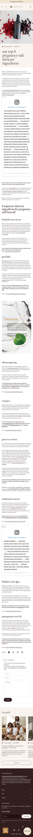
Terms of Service (22, 667)
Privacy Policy (12, 667)
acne (4, 471)
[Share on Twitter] (13, 652)
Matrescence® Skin (19, 173)
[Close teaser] (23, 827)
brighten (9, 191)
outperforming (5, 280)
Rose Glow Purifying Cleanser (13, 251)
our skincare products (13, 368)
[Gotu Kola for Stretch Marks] (16, 327)
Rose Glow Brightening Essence (14, 430)
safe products (10, 94)
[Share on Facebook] (9, 652)
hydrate (14, 191)
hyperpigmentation (15, 425)
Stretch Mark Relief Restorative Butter (16, 294)
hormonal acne (20, 456)
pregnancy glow (8, 423)
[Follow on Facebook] (14, 830)
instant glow (20, 607)
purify (5, 191)
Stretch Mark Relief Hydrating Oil (14, 647)
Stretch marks (5, 260)
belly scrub (14, 386)
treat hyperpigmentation (18, 462)
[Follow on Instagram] (18, 830)
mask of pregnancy (23, 517)
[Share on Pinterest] (18, 652)
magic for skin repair (16, 507)
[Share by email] (22, 652)
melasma (4, 464)
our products (13, 188)
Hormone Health (8, 46)
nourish (20, 191)
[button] (27, 831)
